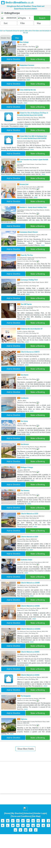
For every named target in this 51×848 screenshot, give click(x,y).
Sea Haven (24, 375)
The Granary (25, 490)
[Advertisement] (25, 777)
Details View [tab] (5, 38)
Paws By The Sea (27, 255)
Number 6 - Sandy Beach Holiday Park (33, 207)
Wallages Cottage (27, 467)
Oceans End (24, 184)
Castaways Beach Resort (29, 232)
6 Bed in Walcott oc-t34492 (30, 675)
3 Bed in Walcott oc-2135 (29, 514)
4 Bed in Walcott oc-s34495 (30, 583)
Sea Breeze (25, 444)
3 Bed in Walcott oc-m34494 (30, 629)
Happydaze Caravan (27, 65)
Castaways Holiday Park (29, 280)
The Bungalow (25, 696)
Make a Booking (38, 59)
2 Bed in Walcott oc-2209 (29, 537)
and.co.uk (20, 2)
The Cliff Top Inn (26, 304)
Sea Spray (24, 421)
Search (42, 18)
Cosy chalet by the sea (28, 90)
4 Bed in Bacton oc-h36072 (30, 352)
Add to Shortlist (13, 59)
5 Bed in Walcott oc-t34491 (30, 652)
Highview (24, 719)
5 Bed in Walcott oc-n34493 (30, 606)
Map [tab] (17, 38)
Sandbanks (24, 398)
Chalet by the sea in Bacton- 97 (31, 329)
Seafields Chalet (26, 560)
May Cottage (24, 42)
